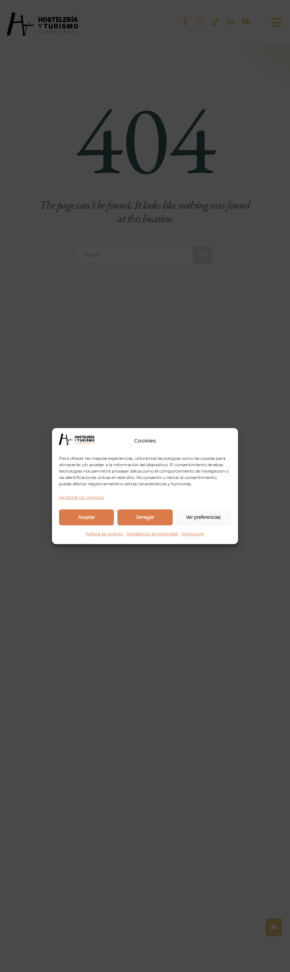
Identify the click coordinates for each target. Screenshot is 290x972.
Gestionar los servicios (81, 497)
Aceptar (86, 517)
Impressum (192, 533)
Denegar (145, 517)
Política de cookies (104, 533)
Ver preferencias (203, 517)
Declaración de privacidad (152, 533)
